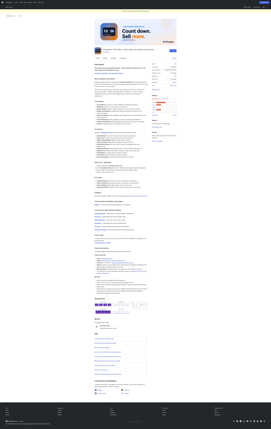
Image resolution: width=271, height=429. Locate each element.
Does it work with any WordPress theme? (105, 343)
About (7, 408)
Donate (164, 412)
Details (98, 58)
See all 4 (174, 82)
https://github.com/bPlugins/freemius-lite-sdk (113, 260)
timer (175, 85)
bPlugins (107, 52)
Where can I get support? (101, 369)
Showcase (60, 408)
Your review (155, 115)
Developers (113, 412)
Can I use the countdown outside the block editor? (108, 356)
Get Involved (165, 408)
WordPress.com (219, 408)
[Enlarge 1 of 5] (109, 303)
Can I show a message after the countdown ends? (108, 352)
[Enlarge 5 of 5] (146, 303)
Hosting (7, 412)
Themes (60, 410)
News (7, 410)
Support (174, 58)
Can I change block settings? (102, 347)
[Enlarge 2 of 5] (109, 310)
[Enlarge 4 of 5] (127, 310)
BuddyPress (218, 414)
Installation (113, 58)
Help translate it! (145, 11)
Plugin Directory (9, 7)
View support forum (157, 127)
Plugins (59, 412)
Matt (216, 410)
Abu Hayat (127, 390)
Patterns (60, 414)
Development (123, 58)
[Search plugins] (20, 15)
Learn (111, 408)
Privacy (7, 414)
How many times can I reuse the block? (105, 365)
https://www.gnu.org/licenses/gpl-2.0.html (122, 262)
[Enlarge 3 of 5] (127, 303)
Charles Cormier (102, 393)
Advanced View (156, 89)
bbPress (217, 412)
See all (174, 115)
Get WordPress (264, 2)
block (171, 85)
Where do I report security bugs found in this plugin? (108, 374)
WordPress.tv (114, 414)
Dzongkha (21, 421)
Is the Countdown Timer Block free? (104, 338)
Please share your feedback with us (138, 196)
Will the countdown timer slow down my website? (107, 361)
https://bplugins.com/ (106, 258)
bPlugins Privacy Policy (138, 271)
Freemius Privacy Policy (103, 273)
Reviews (105, 58)
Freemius (126, 393)
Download (173, 50)
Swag (164, 414)
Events (163, 410)
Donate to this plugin (157, 141)
